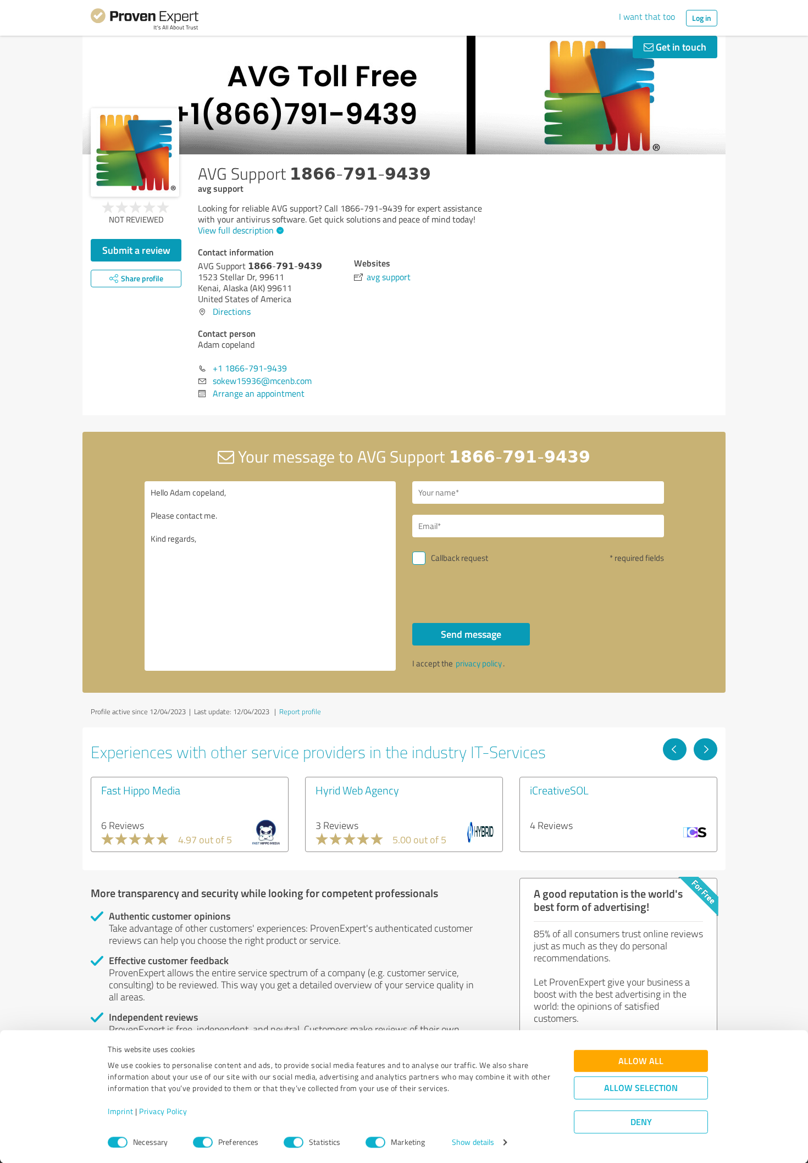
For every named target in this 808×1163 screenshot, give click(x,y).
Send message (471, 634)
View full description (236, 230)
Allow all (640, 1061)
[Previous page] (675, 749)
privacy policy (479, 663)
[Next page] (705, 749)
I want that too (647, 16)
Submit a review (136, 250)
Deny (641, 1122)
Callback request (459, 558)
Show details (473, 1142)
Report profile (300, 711)
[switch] (203, 1142)
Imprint (121, 1111)
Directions (232, 311)
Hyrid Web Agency (357, 790)
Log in (701, 18)
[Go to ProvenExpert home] (144, 21)
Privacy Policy (163, 1111)
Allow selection (641, 1088)
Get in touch (680, 47)
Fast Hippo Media (140, 790)
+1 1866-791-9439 (250, 368)
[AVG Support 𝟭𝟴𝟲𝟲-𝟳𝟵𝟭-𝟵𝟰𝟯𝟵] (135, 152)
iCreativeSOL (559, 790)
